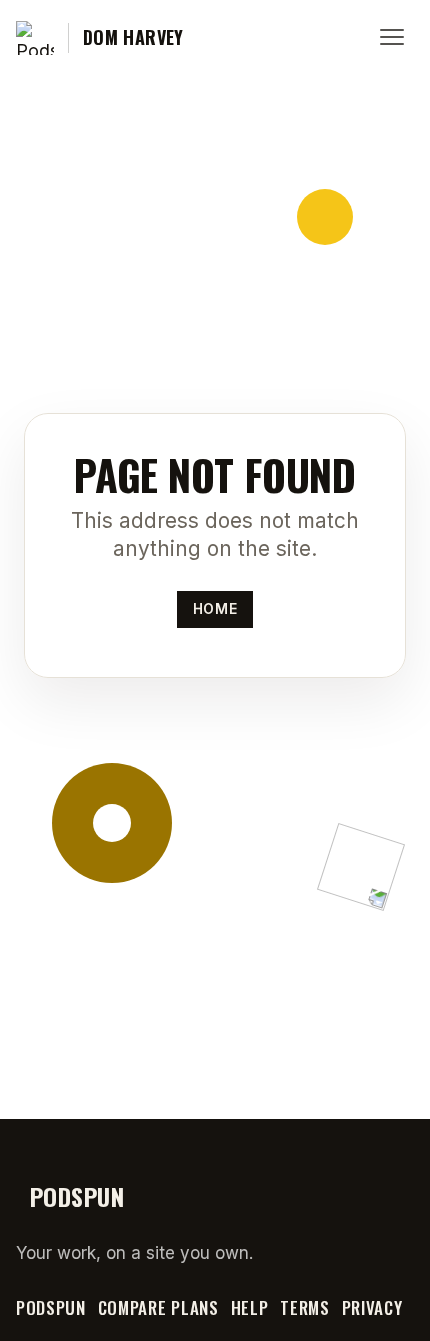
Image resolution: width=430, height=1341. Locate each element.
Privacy (372, 1307)
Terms (304, 1307)
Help (250, 1307)
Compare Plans (158, 1307)
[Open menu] (392, 38)
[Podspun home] (35, 38)
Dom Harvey (133, 37)
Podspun (51, 1307)
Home (215, 608)
